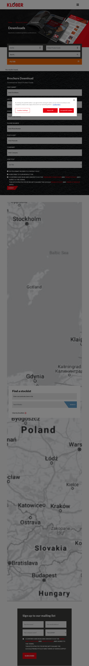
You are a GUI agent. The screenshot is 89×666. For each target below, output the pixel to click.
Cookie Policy (56, 104)
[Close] (74, 100)
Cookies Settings (22, 110)
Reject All (50, 110)
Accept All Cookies (66, 110)
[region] (44, 106)
